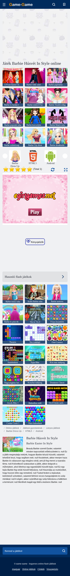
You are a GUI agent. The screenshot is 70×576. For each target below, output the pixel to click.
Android (39, 431)
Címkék (41, 569)
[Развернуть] (65, 169)
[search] (63, 551)
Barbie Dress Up (14, 431)
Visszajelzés (52, 569)
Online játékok (12, 428)
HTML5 (28, 431)
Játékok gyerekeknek (32, 428)
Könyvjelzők (37, 242)
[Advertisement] (31, 34)
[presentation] (5, 156)
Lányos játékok (53, 428)
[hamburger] (4, 4)
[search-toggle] (53, 4)
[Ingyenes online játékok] (21, 4)
